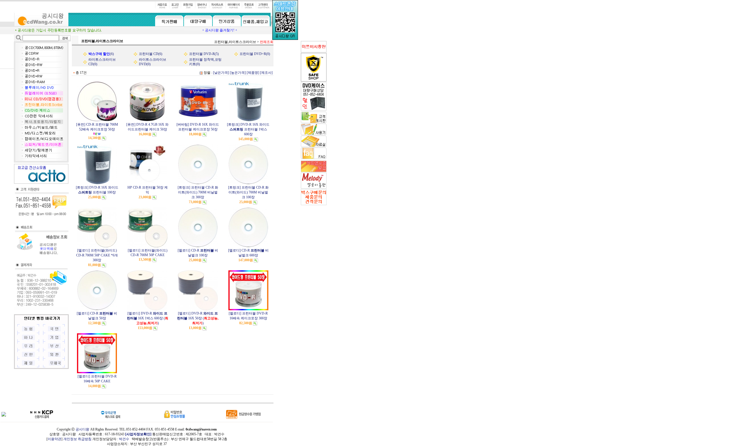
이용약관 (54, 439)
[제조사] (266, 73)
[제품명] (253, 73)
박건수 (124, 439)
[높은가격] (238, 73)
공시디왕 (82, 429)
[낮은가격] (221, 73)
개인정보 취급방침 (77, 439)
